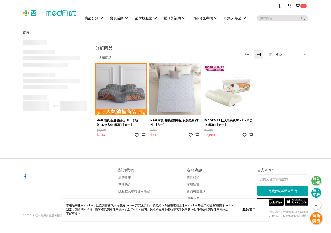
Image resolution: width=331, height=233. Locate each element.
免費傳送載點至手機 (282, 191)
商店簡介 (124, 184)
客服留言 (193, 184)
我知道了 (249, 210)
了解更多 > (73, 213)
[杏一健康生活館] (49, 13)
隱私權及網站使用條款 (134, 191)
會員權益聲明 (196, 191)
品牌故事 (124, 177)
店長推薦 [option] (275, 54)
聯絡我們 (193, 198)
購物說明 (193, 177)
